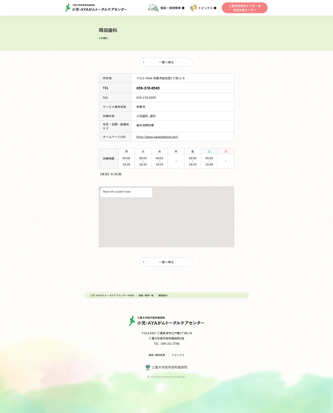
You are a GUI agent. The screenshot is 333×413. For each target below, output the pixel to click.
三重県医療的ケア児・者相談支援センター (245, 8)
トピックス (205, 8)
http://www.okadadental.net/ (157, 137)
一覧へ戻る (166, 62)
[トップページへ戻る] (96, 7)
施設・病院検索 (170, 8)
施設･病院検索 (157, 355)
